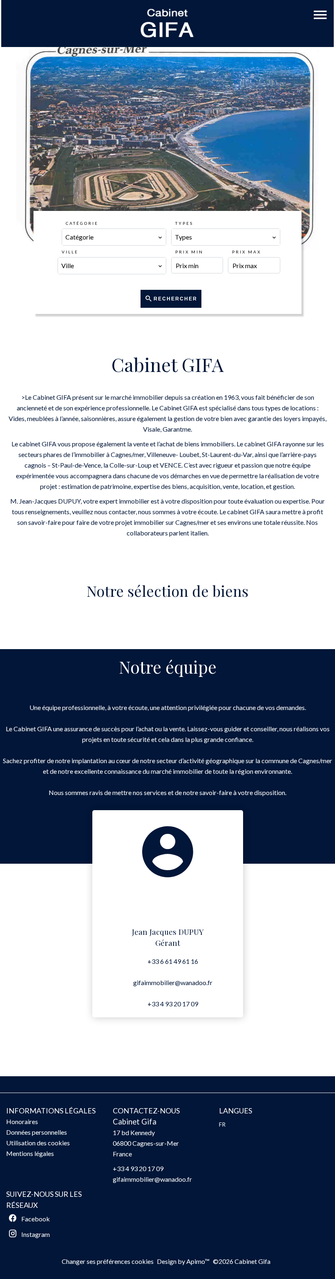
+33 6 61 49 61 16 (172, 961)
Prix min (189, 251)
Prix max (246, 251)
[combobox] (114, 237)
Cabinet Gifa (134, 1121)
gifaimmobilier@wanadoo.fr (172, 982)
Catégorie (82, 223)
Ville (70, 251)
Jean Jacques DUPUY (167, 932)
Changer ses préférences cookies (108, 1261)
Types (184, 223)
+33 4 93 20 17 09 (172, 1004)
